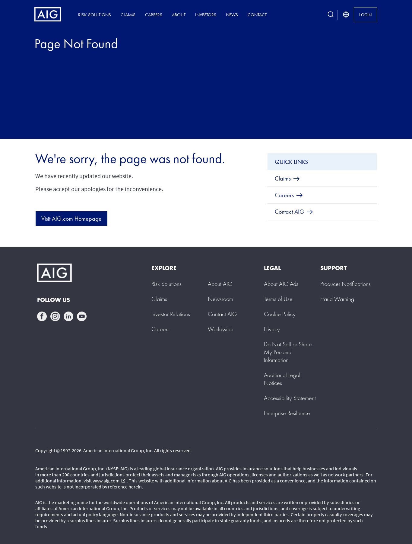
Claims (128, 15)
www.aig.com (109, 481)
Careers (153, 15)
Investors (205, 15)
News (232, 15)
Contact (257, 15)
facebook (42, 316)
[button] (288, 352)
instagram (55, 316)
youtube (82, 316)
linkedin (68, 316)
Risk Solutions (94, 15)
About (178, 15)
